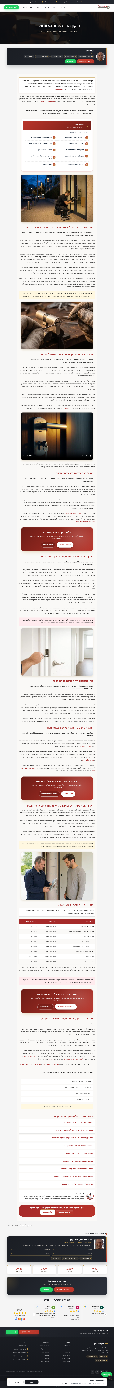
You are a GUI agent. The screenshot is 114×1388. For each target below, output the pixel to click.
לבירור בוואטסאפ (45, 1006)
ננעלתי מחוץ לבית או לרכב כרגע (81, 1081)
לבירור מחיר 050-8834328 (66, 1006)
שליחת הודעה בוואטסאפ (20, 1349)
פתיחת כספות (66, 1355)
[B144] (92, 1372)
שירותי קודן (67, 1352)
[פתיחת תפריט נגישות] (110, 1377)
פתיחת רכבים (67, 1349)
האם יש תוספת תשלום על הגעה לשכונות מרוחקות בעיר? (72, 1176)
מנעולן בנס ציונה (45, 1361)
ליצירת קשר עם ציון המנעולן (73, 1059)
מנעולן (50, 1059)
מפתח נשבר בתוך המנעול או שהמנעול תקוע (78, 1087)
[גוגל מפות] (102, 1372)
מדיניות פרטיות (66, 1383)
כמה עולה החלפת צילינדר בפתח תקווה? (78, 1146)
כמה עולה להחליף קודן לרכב (85, 522)
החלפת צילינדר (66, 1361)
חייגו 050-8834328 (65, 544)
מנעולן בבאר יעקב (44, 1346)
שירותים (55, 7)
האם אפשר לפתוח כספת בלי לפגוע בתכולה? (77, 1169)
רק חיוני (17, 1382)
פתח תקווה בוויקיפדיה (47, 101)
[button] (105, 1314)
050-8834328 (59, 89)
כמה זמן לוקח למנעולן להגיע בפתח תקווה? (78, 1122)
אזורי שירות (46, 7)
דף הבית (62, 7)
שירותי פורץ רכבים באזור (72, 513)
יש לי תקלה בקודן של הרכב (83, 1099)
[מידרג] (97, 1372)
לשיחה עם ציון (68, 794)
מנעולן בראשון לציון (44, 1349)
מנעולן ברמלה (45, 1358)
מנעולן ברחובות (45, 1352)
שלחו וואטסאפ (48, 544)
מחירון (37, 7)
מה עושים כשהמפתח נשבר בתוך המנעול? (78, 1161)
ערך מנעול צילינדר (88, 760)
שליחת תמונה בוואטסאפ (49, 794)
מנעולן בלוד (46, 1355)
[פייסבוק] (106, 1372)
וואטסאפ (69, 61)
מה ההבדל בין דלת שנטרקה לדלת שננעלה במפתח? (74, 1130)
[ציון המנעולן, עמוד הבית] (103, 7)
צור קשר (25, 7)
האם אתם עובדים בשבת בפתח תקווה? (79, 1153)
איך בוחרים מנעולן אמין (28, 1056)
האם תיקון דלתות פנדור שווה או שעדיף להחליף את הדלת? (72, 1138)
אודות (31, 7)
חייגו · (84, 61)
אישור (31, 1382)
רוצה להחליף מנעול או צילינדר (82, 1093)
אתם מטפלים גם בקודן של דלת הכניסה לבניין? (76, 1184)
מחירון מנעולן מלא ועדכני (65, 973)
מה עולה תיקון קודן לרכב (50, 1064)
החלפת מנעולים (85, 746)
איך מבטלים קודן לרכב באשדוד (30, 1064)
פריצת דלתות (67, 1346)
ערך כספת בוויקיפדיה (74, 705)
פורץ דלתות (68, 408)
